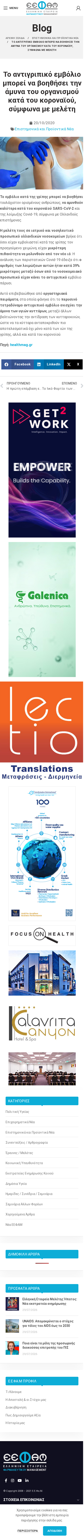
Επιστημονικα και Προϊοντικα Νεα (55, 38)
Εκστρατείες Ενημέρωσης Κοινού (30, 1173)
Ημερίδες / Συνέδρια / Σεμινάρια (29, 1194)
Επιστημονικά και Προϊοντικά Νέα (44, 129)
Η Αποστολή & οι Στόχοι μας (26, 1400)
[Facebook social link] (6, 1480)
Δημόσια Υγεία (16, 1184)
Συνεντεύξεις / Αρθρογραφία (27, 1142)
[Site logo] (41, 7)
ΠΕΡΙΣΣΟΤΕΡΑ (28, 1530)
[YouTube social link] (19, 1480)
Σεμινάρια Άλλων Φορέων (24, 1204)
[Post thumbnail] (12, 1304)
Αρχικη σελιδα (15, 38)
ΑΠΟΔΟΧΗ (54, 1530)
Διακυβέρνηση (16, 1407)
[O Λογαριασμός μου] (78, 8)
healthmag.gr (21, 345)
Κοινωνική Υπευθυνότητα (24, 1163)
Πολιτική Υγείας (17, 1112)
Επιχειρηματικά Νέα (20, 1122)
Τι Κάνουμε (14, 1392)
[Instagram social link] (12, 1480)
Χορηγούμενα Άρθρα (20, 1214)
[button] (17, 364)
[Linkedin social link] (27, 1480)
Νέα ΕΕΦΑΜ (14, 1224)
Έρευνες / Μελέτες (19, 1153)
